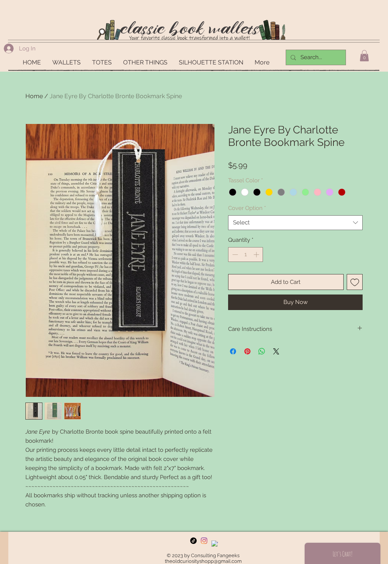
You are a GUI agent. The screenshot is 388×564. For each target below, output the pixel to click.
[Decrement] (234, 255)
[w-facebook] (214, 543)
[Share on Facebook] (233, 351)
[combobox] (295, 222)
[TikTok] (193, 540)
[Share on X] (276, 351)
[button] (364, 55)
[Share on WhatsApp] (261, 351)
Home (34, 96)
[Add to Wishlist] (355, 282)
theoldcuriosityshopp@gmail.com (203, 561)
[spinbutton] (245, 255)
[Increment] (257, 255)
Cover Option (247, 208)
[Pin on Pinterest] (247, 351)
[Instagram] (204, 540)
